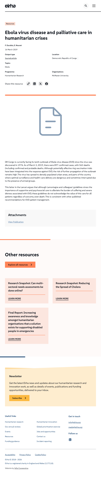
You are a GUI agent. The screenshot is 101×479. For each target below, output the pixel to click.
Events (7, 431)
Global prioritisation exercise (48, 427)
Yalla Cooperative (21, 468)
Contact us (41, 436)
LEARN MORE (14, 298)
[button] (93, 6)
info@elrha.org (75, 422)
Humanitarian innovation (47, 422)
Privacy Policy (25, 455)
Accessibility (10, 455)
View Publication (16, 222)
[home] (10, 6)
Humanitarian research (14, 422)
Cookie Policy (40, 455)
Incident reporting (44, 441)
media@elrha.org (75, 427)
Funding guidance (12, 441)
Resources (10, 23)
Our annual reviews (13, 427)
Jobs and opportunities (46, 431)
